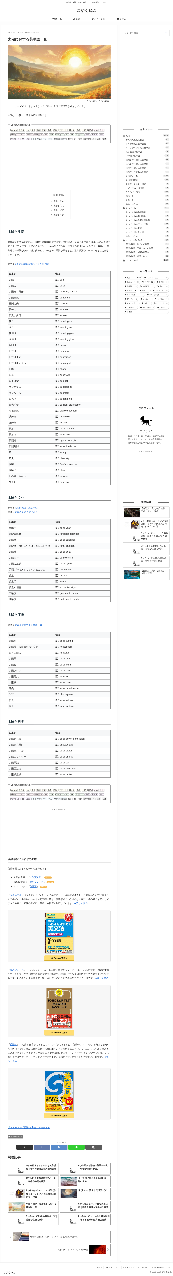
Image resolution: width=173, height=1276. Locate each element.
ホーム (99, 1267)
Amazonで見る (60, 958)
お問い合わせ (143, 1267)
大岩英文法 (35, 877)
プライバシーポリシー (160, 1267)
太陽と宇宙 (59, 210)
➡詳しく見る (81, 903)
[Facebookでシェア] (42, 1147)
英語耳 (33, 886)
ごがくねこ (146, 431)
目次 (55, 194)
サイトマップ (128, 1267)
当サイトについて (112, 1267)
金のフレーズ (37, 882)
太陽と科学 (59, 214)
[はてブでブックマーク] (59, 1147)
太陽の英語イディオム (26, 512)
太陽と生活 (59, 201)
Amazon (48, 878)
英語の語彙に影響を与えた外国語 (32, 264)
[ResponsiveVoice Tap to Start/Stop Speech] (57, 280)
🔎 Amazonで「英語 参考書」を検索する (29, 1127)
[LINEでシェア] (76, 1147)
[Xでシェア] (24, 1147)
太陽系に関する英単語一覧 (28, 625)
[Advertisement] (59, 167)
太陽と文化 (59, 205)
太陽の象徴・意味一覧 (26, 507)
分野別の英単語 (16, 1136)
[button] (93, 1147)
